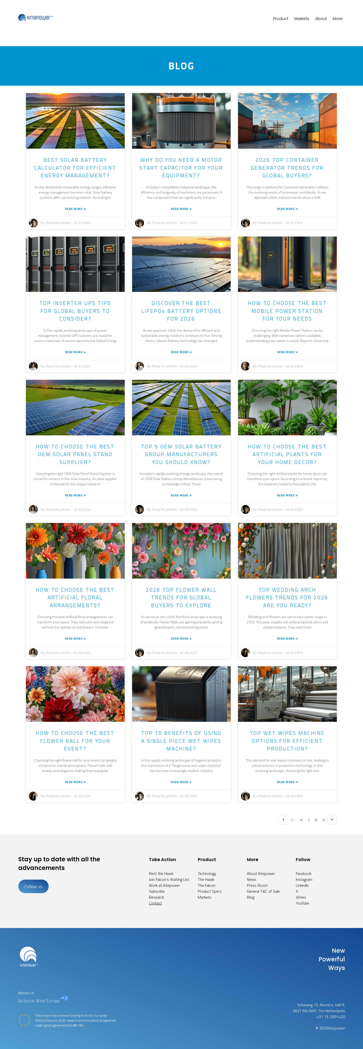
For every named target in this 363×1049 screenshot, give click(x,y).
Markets (301, 18)
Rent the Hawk (161, 873)
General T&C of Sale (263, 891)
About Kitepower (261, 873)
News (251, 879)
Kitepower (336, 1028)
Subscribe (157, 891)
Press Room (257, 885)
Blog (250, 897)
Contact (155, 903)
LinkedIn (302, 885)
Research (156, 897)
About (321, 18)
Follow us (33, 886)
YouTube (302, 903)
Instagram (304, 879)
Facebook (303, 873)
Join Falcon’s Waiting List (169, 879)
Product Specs (210, 891)
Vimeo (301, 897)
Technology (207, 873)
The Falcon (206, 885)
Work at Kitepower (164, 885)
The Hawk (206, 879)
